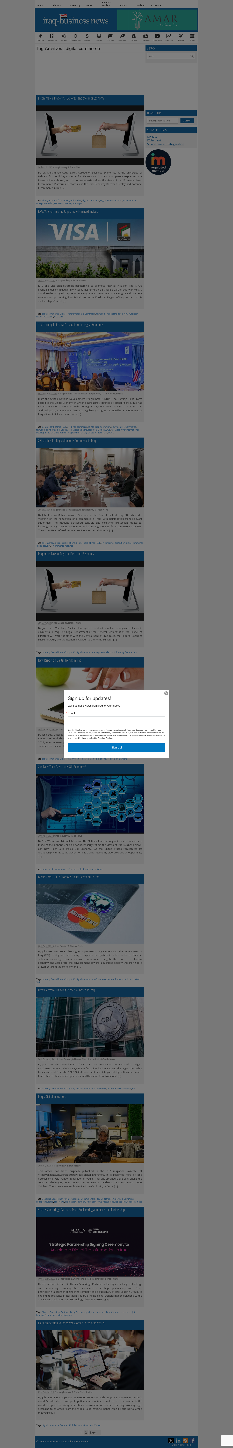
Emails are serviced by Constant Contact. (95, 738)
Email (71, 713)
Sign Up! (116, 747)
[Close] (166, 693)
